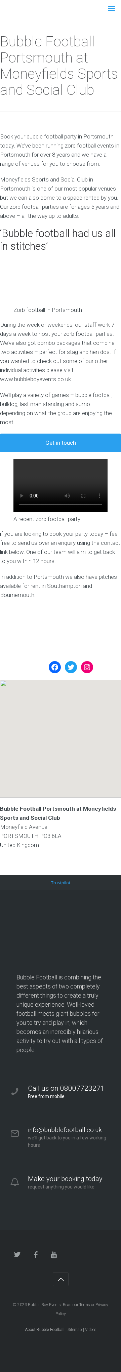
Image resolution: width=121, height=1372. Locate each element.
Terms (84, 1304)
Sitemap (75, 1329)
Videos (90, 1329)
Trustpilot (60, 883)
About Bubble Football (45, 1329)
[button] (60, 732)
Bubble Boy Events (44, 1304)
